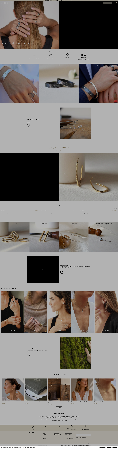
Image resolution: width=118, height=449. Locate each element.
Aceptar (112, 447)
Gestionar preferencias (102, 447)
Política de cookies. (31, 447)
